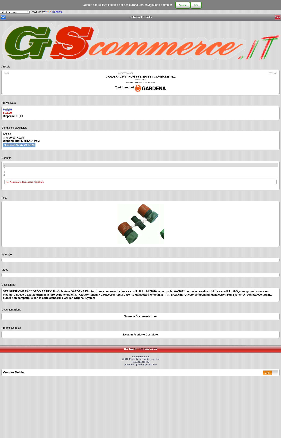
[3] (140, 172)
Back (3, 17)
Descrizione (8, 284)
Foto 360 (6, 254)
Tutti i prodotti (125, 87)
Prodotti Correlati (11, 328)
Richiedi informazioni (140, 349)
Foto (4, 198)
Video (4, 269)
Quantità (6, 158)
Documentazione (11, 309)
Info (196, 5)
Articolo (5, 66)
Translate (57, 12)
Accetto (183, 5)
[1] (140, 165)
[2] (140, 168)
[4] (140, 175)
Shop (277, 17)
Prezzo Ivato (8, 103)
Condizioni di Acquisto (14, 127)
